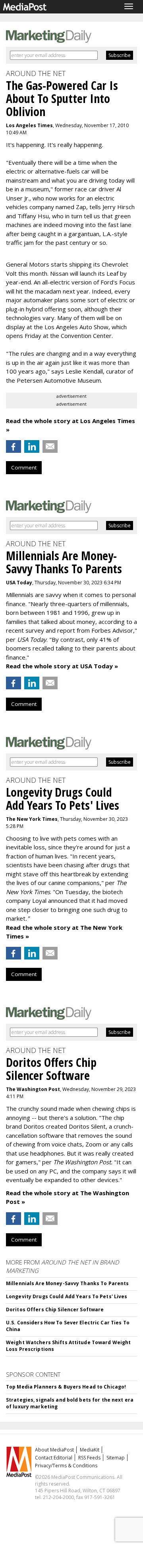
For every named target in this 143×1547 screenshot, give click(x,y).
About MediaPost (54, 1449)
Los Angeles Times (29, 125)
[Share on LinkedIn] (31, 446)
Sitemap (115, 1457)
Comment (24, 467)
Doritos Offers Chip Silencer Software (55, 1309)
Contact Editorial (53, 1457)
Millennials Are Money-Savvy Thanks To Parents (67, 1283)
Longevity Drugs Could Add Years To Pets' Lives (67, 1296)
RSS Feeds (89, 1457)
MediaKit (89, 1449)
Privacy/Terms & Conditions (66, 1465)
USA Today (19, 582)
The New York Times (32, 819)
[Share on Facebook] (13, 446)
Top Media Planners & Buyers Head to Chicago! (66, 1386)
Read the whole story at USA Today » (62, 666)
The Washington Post (33, 1089)
